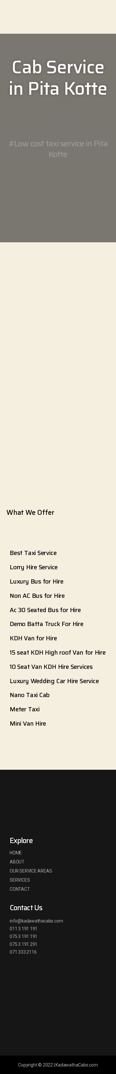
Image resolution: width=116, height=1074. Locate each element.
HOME (16, 852)
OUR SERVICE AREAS (31, 871)
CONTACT (20, 889)
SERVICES (20, 880)
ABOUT (17, 861)
